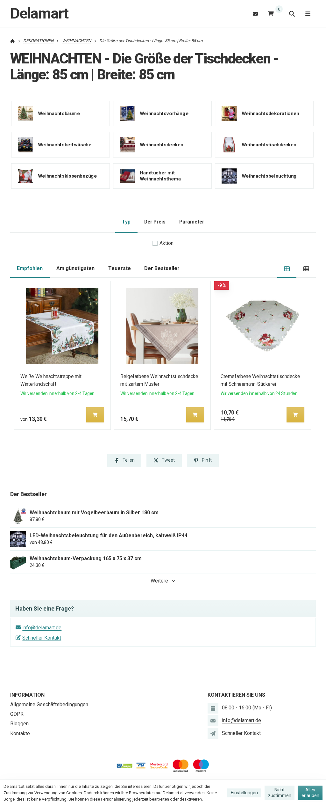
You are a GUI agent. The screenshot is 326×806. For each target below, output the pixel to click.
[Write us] (213, 733)
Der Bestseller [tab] (162, 268)
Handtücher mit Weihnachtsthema (160, 176)
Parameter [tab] (191, 222)
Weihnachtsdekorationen (270, 113)
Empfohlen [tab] (30, 268)
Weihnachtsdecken (161, 145)
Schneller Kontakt (41, 638)
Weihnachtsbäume (59, 113)
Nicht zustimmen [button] (279, 792)
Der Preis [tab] (155, 222)
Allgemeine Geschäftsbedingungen (49, 704)
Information (27, 695)
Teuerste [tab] (119, 268)
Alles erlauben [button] (310, 792)
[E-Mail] (255, 13)
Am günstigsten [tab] (75, 268)
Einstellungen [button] (244, 792)
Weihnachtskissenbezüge (67, 176)
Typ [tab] (126, 222)
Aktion (166, 243)
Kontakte (20, 733)
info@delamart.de (41, 628)
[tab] (287, 269)
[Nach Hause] (12, 40)
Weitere (159, 581)
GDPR (17, 714)
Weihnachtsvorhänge (164, 113)
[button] (95, 414)
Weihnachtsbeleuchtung (269, 176)
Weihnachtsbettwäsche (64, 145)
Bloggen (19, 724)
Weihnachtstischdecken (269, 145)
